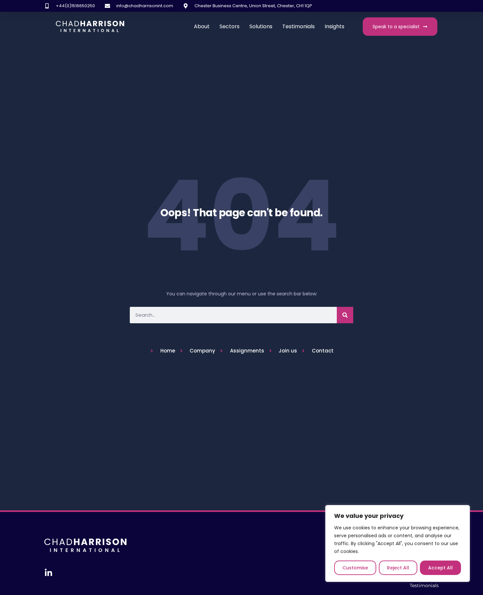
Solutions (260, 26)
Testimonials (298, 26)
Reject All (398, 567)
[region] (397, 543)
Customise (355, 567)
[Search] (345, 315)
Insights (334, 26)
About (202, 26)
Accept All (440, 567)
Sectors (229, 26)
